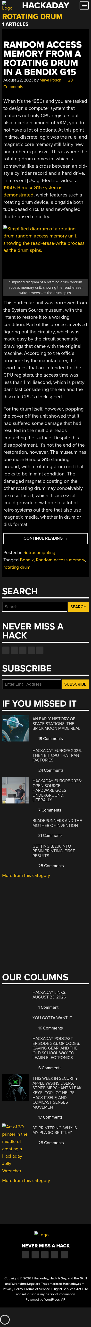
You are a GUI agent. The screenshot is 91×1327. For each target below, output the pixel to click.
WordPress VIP (55, 1300)
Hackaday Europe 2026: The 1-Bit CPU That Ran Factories (57, 755)
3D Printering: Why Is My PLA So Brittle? (55, 1130)
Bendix (27, 560)
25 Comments (50, 865)
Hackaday (45, 5)
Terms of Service (38, 1289)
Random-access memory (60, 560)
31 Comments (50, 835)
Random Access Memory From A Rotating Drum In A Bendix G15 (42, 58)
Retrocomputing (39, 552)
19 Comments (50, 738)
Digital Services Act (67, 1289)
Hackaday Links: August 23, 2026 (49, 995)
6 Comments (49, 1067)
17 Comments (50, 1117)
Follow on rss (31, 650)
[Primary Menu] (84, 5)
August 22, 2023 (18, 80)
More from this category (26, 875)
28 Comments (50, 1142)
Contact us (39, 650)
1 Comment (47, 1007)
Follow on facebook (5, 650)
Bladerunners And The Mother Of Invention (57, 823)
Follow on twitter (14, 650)
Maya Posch (50, 80)
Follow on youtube (22, 650)
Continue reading (53, 539)
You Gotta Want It (52, 1017)
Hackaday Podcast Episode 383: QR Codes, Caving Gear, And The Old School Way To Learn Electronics (56, 1048)
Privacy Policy (13, 1289)
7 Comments (49, 810)
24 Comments (50, 770)
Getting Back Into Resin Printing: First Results (54, 851)
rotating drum (16, 567)
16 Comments (50, 1028)
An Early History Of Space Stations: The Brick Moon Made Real (56, 723)
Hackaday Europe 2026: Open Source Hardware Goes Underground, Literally (57, 790)
